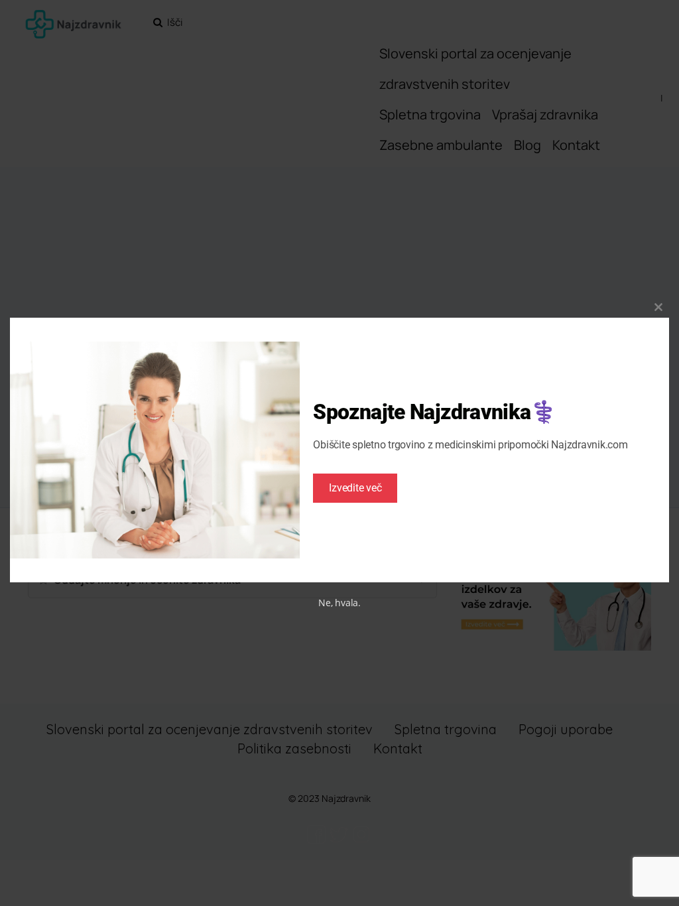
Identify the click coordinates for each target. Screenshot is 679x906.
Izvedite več (355, 488)
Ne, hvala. (339, 602)
